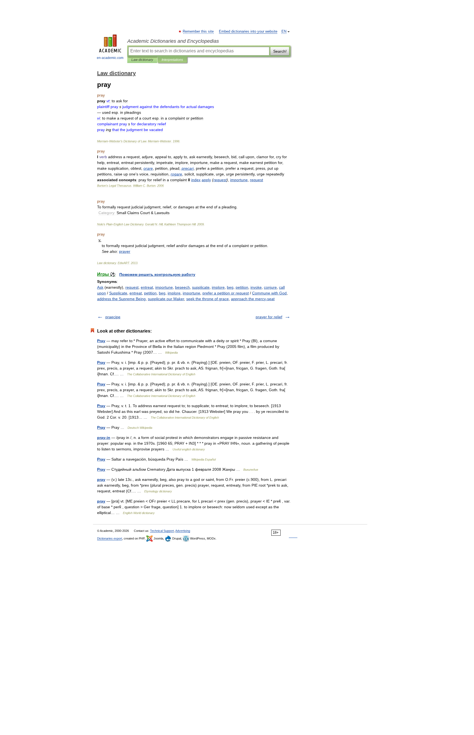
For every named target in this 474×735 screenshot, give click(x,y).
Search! (280, 51)
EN (283, 31)
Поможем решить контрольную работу (157, 274)
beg (230, 287)
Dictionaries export (109, 538)
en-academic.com (110, 58)
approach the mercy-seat (253, 299)
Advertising (182, 530)
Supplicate (118, 293)
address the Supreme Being (121, 299)
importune (164, 287)
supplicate (201, 287)
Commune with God (269, 293)
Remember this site (198, 31)
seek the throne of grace (207, 299)
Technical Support (162, 530)
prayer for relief (269, 317)
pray (101, 479)
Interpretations (172, 60)
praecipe (112, 317)
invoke (256, 287)
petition (242, 287)
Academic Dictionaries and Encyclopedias (173, 41)
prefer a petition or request (225, 293)
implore (218, 287)
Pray (101, 341)
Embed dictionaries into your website (248, 31)
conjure (270, 287)
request (132, 287)
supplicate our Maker (166, 299)
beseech (182, 287)
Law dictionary (142, 60)
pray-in (103, 437)
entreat (147, 287)
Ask (100, 287)
